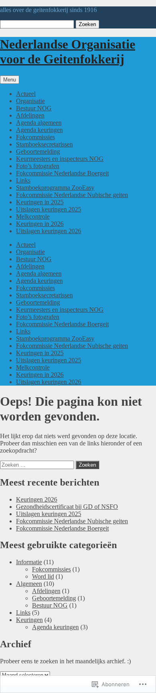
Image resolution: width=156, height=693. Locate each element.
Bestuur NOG (34, 108)
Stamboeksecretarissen (44, 144)
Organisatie (30, 101)
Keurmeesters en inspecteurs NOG (60, 158)
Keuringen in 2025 (40, 202)
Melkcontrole (33, 216)
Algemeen (29, 583)
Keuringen (29, 619)
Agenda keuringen (39, 129)
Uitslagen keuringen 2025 (48, 209)
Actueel (26, 93)
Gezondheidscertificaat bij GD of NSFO (67, 506)
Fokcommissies (35, 137)
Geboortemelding (38, 151)
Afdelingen (30, 115)
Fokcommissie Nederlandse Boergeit (62, 173)
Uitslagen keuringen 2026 (48, 231)
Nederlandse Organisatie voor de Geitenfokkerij (67, 51)
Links (23, 180)
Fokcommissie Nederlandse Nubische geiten (72, 194)
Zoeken (87, 24)
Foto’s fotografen (37, 166)
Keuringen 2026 (36, 499)
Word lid (43, 576)
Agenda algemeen (39, 122)
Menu (9, 80)
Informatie (29, 562)
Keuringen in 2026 (40, 223)
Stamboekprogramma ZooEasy (55, 187)
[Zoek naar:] (38, 464)
